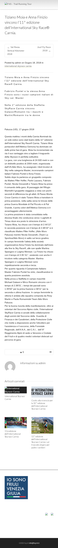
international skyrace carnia (18, 66)
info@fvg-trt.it (34, 543)
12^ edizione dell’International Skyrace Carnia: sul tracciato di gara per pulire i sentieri (40, 442)
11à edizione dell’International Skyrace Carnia (13, 434)
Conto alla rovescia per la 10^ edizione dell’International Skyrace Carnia (42, 404)
